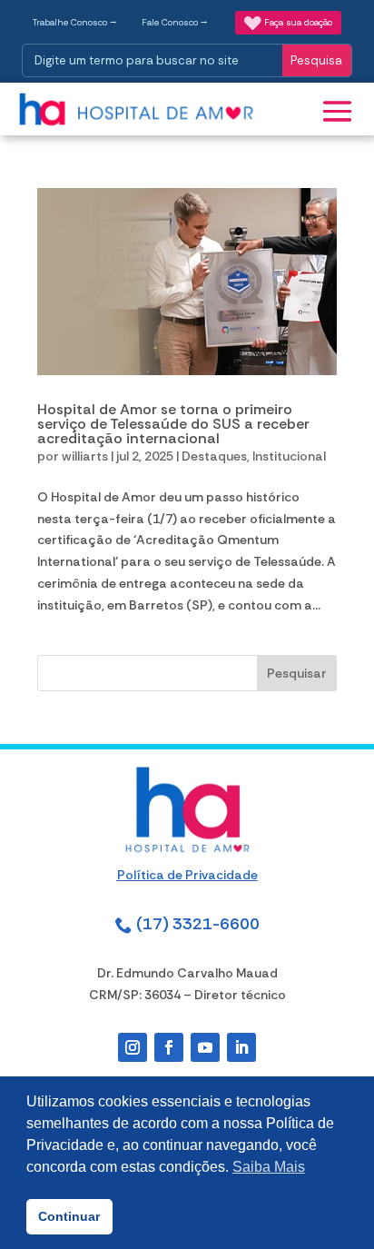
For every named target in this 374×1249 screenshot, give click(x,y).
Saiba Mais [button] (268, 1167)
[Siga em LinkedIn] (241, 1047)
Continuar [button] (69, 1216)
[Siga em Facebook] (168, 1047)
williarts (85, 456)
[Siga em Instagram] (132, 1047)
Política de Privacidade (187, 875)
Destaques (214, 456)
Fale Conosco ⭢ (175, 22)
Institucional (289, 456)
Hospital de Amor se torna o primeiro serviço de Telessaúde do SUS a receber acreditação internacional (173, 424)
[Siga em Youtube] (205, 1047)
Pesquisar (297, 673)
